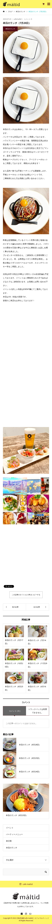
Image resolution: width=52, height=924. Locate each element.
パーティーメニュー (14, 834)
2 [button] (26, 809)
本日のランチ (11, 847)
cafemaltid (17, 19)
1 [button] (23, 809)
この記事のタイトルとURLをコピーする (26, 595)
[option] (26, 801)
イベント (9, 827)
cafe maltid (28, 884)
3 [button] (28, 809)
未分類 (9, 841)
